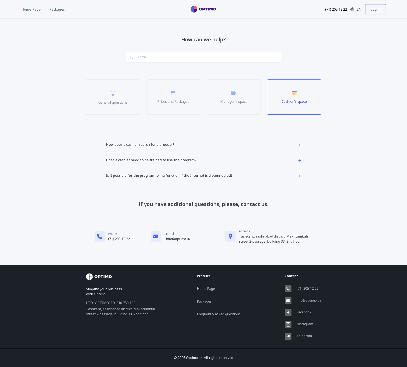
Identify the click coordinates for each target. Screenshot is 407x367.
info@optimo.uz (178, 238)
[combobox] (357, 9)
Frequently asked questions (219, 314)
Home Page (31, 9)
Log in (376, 9)
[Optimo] (203, 9)
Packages (57, 9)
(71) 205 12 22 (336, 9)
